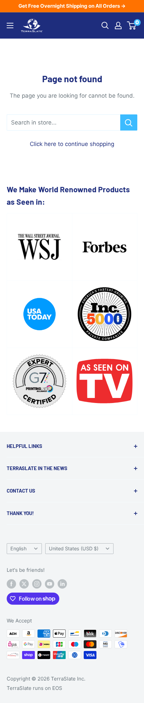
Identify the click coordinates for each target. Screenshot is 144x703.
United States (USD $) (73, 548)
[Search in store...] (128, 122)
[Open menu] (10, 25)
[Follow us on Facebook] (11, 584)
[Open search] (105, 25)
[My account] (118, 25)
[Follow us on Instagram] (37, 584)
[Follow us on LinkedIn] (62, 584)
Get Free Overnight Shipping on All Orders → (72, 6)
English (18, 548)
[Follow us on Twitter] (24, 584)
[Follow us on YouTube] (49, 584)
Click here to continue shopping (72, 144)
